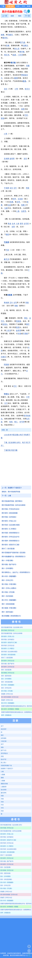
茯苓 (21, 224)
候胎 (2, 747)
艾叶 (15, 188)
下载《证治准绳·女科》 (13, 442)
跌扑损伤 (10, 513)
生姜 (9, 205)
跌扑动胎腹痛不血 (14, 556)
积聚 (2, 796)
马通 (6, 208)
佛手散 (21, 52)
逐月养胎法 (4, 753)
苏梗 (7, 45)
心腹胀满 (3, 786)
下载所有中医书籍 (10, 450)
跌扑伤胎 (11, 509)
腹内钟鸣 (3, 793)
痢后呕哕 (3, 729)
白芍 (15, 303)
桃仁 (16, 422)
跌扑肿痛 (7, 870)
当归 (5, 89)
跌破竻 (6, 897)
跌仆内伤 (9, 576)
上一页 (4, 16)
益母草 (12, 158)
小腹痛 (3, 780)
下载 (2, 6)
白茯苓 (23, 211)
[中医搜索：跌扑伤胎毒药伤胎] (25, 11)
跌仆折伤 (9, 906)
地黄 (11, 202)
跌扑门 (9, 549)
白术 (13, 224)
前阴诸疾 (3, 738)
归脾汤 (25, 45)
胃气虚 (22, 42)
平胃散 (25, 333)
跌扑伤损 (11, 525)
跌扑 (8, 580)
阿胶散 (18, 321)
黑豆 (26, 318)
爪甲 (28, 397)
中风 (2, 808)
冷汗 (6, 403)
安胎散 (9, 295)
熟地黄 (6, 303)
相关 (19, 16)
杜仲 (14, 199)
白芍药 (26, 224)
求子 (2, 744)
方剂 (23, 6)
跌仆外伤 (9, 600)
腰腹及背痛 (4, 783)
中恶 (2, 805)
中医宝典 (10, 6)
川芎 (16, 89)
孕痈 (2, 799)
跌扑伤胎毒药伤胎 (11, 492)
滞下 (2, 726)
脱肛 (2, 735)
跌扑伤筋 (11, 533)
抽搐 (2, 35)
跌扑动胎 (9, 564)
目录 (12, 16)
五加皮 (20, 199)
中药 (18, 6)
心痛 (6, 496)
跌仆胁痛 (9, 608)
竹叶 (15, 386)
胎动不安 (3, 759)
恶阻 (2, 756)
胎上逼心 (3, 762)
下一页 (27, 16)
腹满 (16, 78)
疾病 (28, 6)
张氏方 (27, 89)
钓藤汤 (10, 35)
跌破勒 (6, 891)
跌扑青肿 (11, 541)
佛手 (28, 324)
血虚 (14, 55)
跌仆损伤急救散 (9, 894)
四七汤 (16, 49)
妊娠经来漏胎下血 (6, 765)
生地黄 (6, 158)
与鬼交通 (3, 741)
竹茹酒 (6, 242)
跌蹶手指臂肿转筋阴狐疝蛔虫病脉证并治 (15, 903)
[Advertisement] (16, 469)
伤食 (2, 802)
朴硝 (19, 333)
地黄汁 (23, 205)
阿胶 (27, 188)
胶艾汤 (6, 55)
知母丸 (5, 324)
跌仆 (8, 560)
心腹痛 (3, 774)
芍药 (26, 115)
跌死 (5, 912)
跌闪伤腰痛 (12, 616)
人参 (17, 211)
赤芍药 (21, 422)
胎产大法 (3, 750)
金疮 (23, 109)
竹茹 (7, 250)
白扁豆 (3, 357)
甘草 (18, 202)
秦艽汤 (6, 259)
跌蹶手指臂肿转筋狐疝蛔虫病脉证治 (15, 909)
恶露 (28, 66)
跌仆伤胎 (9, 584)
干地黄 (6, 188)
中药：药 (5, 430)
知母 (17, 327)
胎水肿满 (3, 789)
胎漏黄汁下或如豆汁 (12, 488)
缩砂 (7, 234)
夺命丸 (6, 394)
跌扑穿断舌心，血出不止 (16, 572)
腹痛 (24, 81)
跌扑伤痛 (7, 828)
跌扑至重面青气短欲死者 (14, 552)
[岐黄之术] (16, 3)
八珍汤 (20, 55)
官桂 (2, 118)
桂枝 (11, 422)
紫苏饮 (5, 38)
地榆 (16, 306)
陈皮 (9, 224)
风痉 (2, 811)
